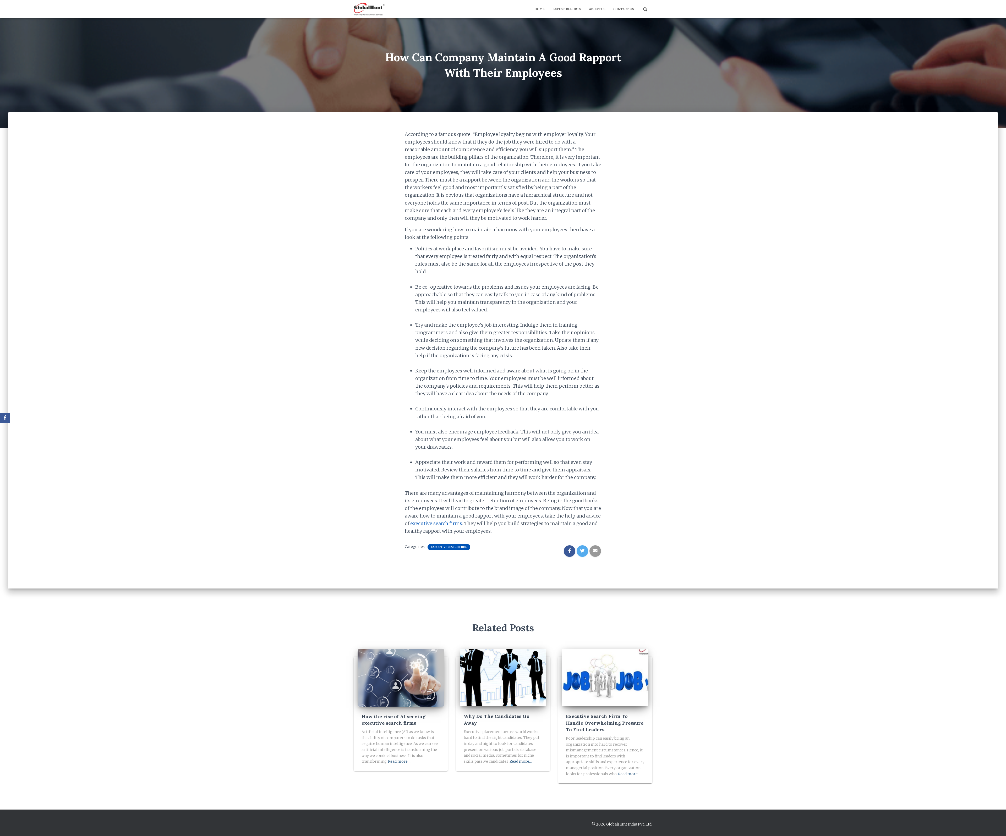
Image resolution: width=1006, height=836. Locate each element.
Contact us (623, 9)
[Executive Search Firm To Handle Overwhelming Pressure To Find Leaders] (605, 677)
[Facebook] (5, 418)
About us (597, 9)
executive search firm (435, 523)
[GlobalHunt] (370, 9)
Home (539, 9)
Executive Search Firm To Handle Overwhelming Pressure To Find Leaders (604, 722)
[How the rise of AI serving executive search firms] (401, 677)
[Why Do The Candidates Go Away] (503, 677)
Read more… (399, 761)
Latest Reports (567, 9)
